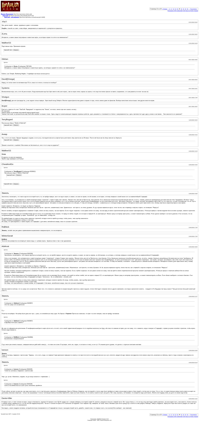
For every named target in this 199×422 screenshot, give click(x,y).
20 (177, 9)
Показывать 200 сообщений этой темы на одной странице (182, 10)
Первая (164, 9)
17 (171, 9)
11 (169, 9)
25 (187, 9)
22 (181, 9)
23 (183, 9)
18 (173, 9)
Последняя (193, 9)
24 (185, 9)
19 (175, 9)
